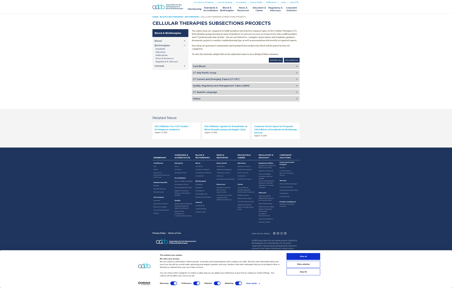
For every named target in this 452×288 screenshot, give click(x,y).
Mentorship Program (160, 204)
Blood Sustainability (265, 203)
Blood (198, 163)
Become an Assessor (160, 207)
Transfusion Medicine (203, 169)
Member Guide (158, 192)
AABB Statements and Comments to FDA (266, 199)
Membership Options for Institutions (161, 176)
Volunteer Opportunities (246, 201)
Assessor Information (182, 191)
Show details (251, 283)
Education (160, 52)
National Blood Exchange (288, 184)
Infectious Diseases (265, 174)
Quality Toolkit (179, 211)
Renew (155, 169)
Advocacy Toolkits (264, 222)
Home (155, 17)
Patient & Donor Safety (266, 207)
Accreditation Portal (181, 184)
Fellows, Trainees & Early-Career (246, 208)
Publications (162, 55)
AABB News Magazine (224, 169)
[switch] (196, 283)
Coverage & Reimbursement (264, 215)
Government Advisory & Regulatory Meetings (266, 182)
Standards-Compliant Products (287, 205)
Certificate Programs (245, 169)
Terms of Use (174, 233)
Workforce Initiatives (244, 205)
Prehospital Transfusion (204, 173)
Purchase (178, 169)
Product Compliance (288, 202)
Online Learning (243, 173)
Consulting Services (286, 187)
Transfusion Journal (223, 173)
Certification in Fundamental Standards (183, 215)
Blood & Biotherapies (171, 17)
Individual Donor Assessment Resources (224, 199)
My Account (157, 173)
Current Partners (285, 171)
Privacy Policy (158, 233)
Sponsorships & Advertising (226, 179)
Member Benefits (160, 182)
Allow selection (303, 264)
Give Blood (199, 166)
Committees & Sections (161, 210)
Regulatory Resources (266, 171)
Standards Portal (180, 173)
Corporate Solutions (285, 156)
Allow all (303, 256)
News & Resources (165, 58)
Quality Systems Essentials (183, 204)
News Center (222, 163)
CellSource (220, 176)
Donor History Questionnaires (222, 191)
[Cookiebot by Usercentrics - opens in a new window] (144, 283)
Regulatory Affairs (266, 163)
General (199, 202)
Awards (156, 213)
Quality (177, 200)
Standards (160, 48)
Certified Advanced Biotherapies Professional (246, 191)
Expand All (276, 60)
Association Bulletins (223, 187)
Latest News (221, 166)
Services (283, 180)
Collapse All (292, 60)
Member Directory (159, 189)
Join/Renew (158, 163)
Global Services (284, 196)
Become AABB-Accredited (183, 181)
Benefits (156, 186)
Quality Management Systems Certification (182, 207)
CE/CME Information (245, 179)
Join (154, 166)
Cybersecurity (200, 205)
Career (240, 184)
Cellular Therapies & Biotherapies (265, 210)
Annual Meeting (243, 187)
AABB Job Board (243, 195)
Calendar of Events (244, 166)
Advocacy (262, 193)
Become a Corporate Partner (286, 174)
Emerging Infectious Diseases (265, 177)
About (177, 166)
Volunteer (156, 200)
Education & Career (244, 156)
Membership (159, 157)
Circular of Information (224, 195)
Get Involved (158, 197)
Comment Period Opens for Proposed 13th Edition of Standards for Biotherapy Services (275, 129)
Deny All (303, 272)
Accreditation (180, 178)
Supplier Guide (201, 212)
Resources (221, 184)
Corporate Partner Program (287, 163)
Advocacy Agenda (265, 196)
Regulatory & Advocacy (167, 61)
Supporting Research (266, 219)
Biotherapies (192, 17)
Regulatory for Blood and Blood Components (267, 166)
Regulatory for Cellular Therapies (266, 186)
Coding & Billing (201, 209)
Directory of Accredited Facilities (182, 194)
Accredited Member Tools (183, 187)
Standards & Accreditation (182, 156)
